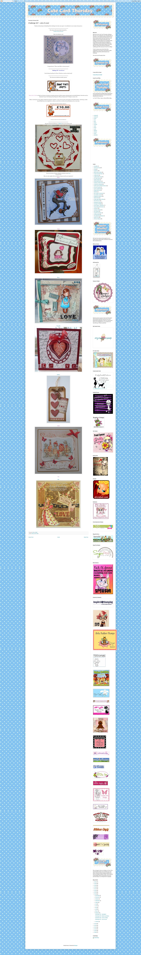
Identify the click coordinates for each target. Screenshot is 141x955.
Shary (58, 277)
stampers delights (97, 209)
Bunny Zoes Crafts (35, 533)
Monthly (95, 191)
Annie (58, 425)
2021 (95, 881)
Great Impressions (97, 181)
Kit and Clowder (97, 187)
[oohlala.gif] (100, 839)
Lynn (58, 228)
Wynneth (58, 326)
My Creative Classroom (98, 193)
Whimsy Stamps (97, 218)
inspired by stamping (98, 184)
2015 (95, 892)
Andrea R (96, 117)
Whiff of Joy (96, 217)
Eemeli (62, 31)
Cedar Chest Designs (98, 173)
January (97, 921)
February (97, 912)
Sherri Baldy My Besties (98, 206)
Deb (58, 479)
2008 (95, 932)
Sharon (95, 132)
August (96, 902)
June (96, 905)
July (96, 904)
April (96, 909)
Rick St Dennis (97, 200)
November (97, 897)
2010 (95, 928)
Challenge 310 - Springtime (100, 914)
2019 (95, 885)
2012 (95, 925)
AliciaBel (96, 166)
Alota (95, 169)
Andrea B (96, 115)
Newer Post (31, 537)
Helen (95, 123)
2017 (95, 888)
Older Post (86, 537)
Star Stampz (96, 211)
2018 (95, 887)
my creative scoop (97, 194)
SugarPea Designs (98, 212)
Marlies (95, 130)
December (97, 895)
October (97, 898)
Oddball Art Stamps (98, 196)
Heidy (58, 177)
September (97, 900)
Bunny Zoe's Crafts (32, 95)
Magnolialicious (97, 190)
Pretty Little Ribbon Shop (99, 199)
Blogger (75, 945)
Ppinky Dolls (96, 197)
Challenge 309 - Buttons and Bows (102, 916)
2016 (95, 890)
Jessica (95, 124)
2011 (95, 927)
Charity (60, 123)
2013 (95, 923)
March (96, 911)
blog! (69, 173)
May (96, 907)
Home (58, 537)
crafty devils (96, 175)
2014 (95, 894)
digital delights (97, 179)
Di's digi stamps (97, 178)
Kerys (95, 127)
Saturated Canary (97, 202)
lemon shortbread (97, 188)
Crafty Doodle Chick (98, 176)
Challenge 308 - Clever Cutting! (101, 917)
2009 (95, 930)
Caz (58, 476)
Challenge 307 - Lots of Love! (101, 919)
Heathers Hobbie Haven (99, 182)
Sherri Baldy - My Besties (99, 205)
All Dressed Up (56, 31)
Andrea (58, 374)
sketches (96, 208)
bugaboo (96, 170)
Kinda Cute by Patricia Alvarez (100, 185)
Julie (95, 126)
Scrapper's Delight (97, 203)
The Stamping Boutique (98, 215)
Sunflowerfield (97, 214)
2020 (95, 883)
